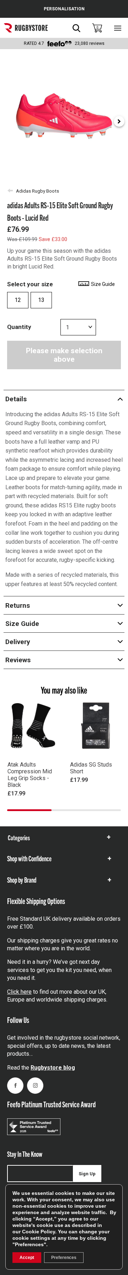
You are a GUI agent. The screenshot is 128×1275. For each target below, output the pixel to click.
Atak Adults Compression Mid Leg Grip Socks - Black (29, 774)
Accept (27, 1257)
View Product (32, 803)
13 (41, 300)
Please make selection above (64, 355)
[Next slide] (119, 121)
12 (18, 300)
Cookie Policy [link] (38, 1231)
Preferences (63, 1257)
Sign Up (87, 1173)
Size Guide (102, 284)
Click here (19, 991)
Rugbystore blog (53, 1067)
